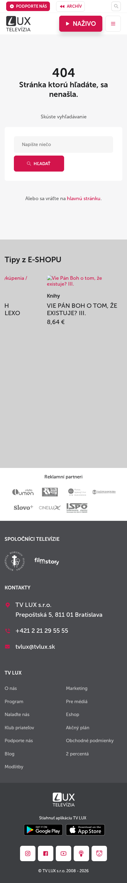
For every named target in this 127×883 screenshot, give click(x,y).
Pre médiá (77, 701)
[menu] (113, 24)
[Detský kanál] (99, 853)
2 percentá (77, 754)
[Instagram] (27, 853)
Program (14, 701)
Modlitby (14, 767)
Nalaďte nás (17, 714)
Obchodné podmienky (90, 740)
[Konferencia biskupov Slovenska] (15, 561)
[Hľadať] (116, 6)
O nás (11, 688)
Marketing (77, 688)
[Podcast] (81, 853)
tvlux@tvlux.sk (35, 646)
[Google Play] (43, 830)
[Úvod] (18, 23)
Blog (9, 754)
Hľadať (42, 163)
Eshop (72, 714)
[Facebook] (45, 853)
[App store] (85, 830)
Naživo (84, 23)
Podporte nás (31, 6)
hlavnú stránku (83, 198)
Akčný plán (77, 728)
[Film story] (47, 562)
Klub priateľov (19, 728)
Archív (74, 6)
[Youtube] (63, 853)
